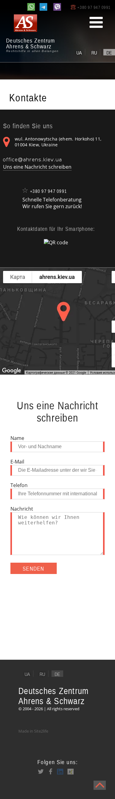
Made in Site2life (33, 731)
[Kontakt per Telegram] (43, 7)
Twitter (40, 771)
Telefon (19, 485)
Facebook (50, 771)
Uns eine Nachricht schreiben (37, 166)
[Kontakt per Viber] (57, 7)
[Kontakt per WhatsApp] (31, 7)
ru (94, 52)
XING (70, 771)
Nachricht (21, 508)
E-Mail (17, 461)
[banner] (33, 34)
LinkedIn (60, 771)
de (109, 52)
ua (79, 52)
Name (17, 438)
